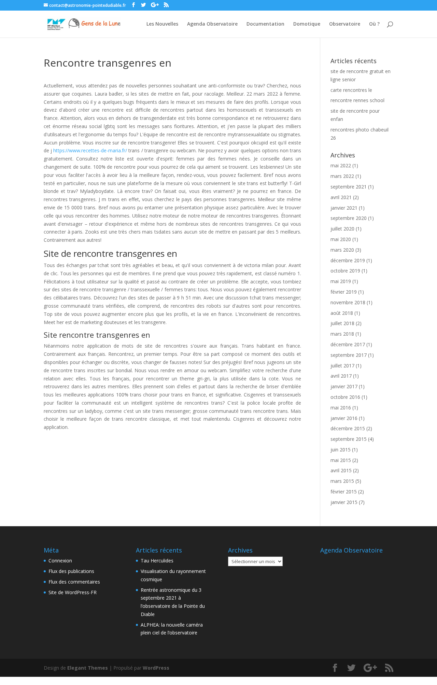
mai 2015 (340, 460)
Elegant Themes (87, 668)
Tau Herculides (157, 560)
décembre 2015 (347, 428)
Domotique (306, 24)
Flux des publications (71, 571)
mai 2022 (340, 165)
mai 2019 (340, 281)
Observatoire (344, 24)
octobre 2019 (345, 270)
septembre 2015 (348, 439)
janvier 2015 (343, 502)
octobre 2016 (345, 397)
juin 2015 (340, 449)
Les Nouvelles (162, 24)
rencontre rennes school (357, 100)
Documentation (265, 24)
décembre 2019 (347, 260)
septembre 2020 (348, 218)
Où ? (374, 24)
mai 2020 (340, 239)
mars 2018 (342, 334)
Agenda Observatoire (212, 24)
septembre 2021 (348, 186)
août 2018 (341, 313)
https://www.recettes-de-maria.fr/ (90, 150)
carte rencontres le (351, 90)
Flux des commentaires (74, 581)
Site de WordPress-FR (72, 592)
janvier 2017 (343, 386)
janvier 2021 (343, 208)
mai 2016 (340, 407)
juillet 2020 (342, 228)
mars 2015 (342, 481)
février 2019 (343, 292)
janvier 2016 (343, 418)
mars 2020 (342, 250)
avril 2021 (341, 197)
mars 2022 (342, 176)
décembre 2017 (347, 344)
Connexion (60, 560)
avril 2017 (341, 376)
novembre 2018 (347, 302)
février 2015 (343, 491)
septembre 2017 (348, 355)
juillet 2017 (342, 365)
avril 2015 (341, 470)
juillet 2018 (342, 323)
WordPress (156, 668)
